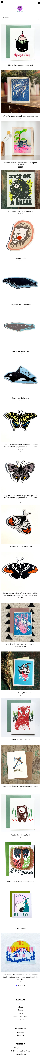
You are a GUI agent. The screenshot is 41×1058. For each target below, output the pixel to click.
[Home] (20, 8)
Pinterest (20, 1035)
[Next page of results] (34, 985)
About (20, 1007)
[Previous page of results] (7, 985)
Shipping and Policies (20, 1016)
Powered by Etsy (20, 1054)
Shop (20, 1004)
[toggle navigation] (2, 2)
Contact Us (20, 1019)
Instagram (20, 1032)
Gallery (20, 1013)
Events (20, 1010)
